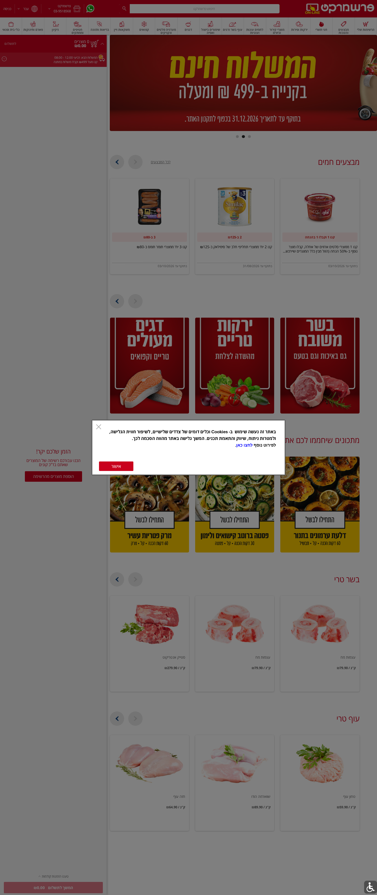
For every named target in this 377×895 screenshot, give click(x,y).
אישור (116, 466)
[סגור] (98, 427)
